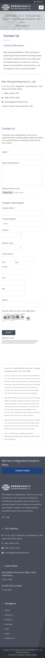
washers (26, 436)
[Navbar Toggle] (41, 7)
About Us (9, 615)
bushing (16, 436)
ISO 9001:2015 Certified (12, 585)
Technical (8, 624)
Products (8, 620)
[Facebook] (2, 517)
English (39, 2)
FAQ (7, 629)
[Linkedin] (8, 517)
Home (18, 26)
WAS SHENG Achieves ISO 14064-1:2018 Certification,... (19, 574)
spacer (31, 433)
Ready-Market (32, 655)
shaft (21, 436)
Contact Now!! (22, 471)
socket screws (24, 433)
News (7, 634)
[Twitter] (5, 517)
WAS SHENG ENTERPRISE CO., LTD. (29, 650)
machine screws (9, 436)
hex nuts (31, 436)
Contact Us (26, 26)
